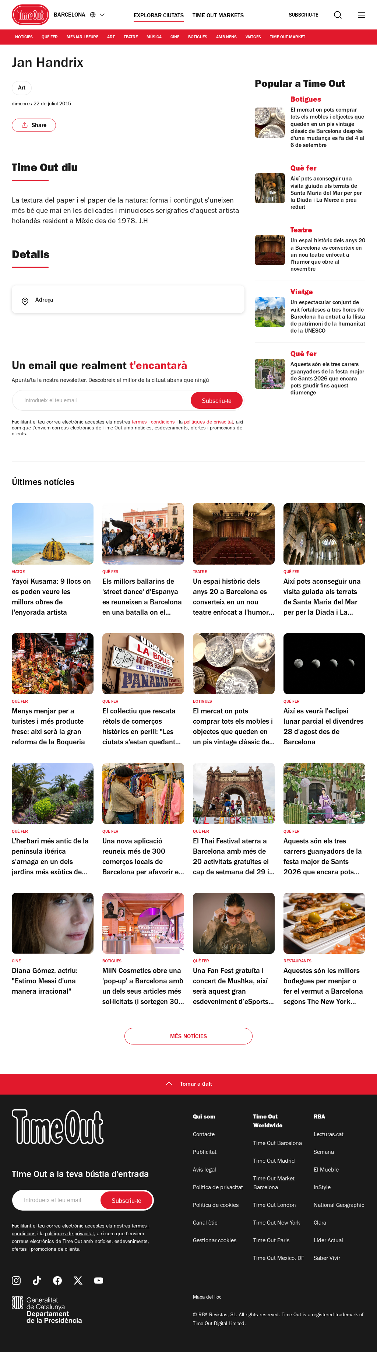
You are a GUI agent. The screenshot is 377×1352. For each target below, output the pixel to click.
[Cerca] (337, 15)
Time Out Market (287, 37)
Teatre (131, 37)
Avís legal (204, 1170)
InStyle (322, 1188)
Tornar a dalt (196, 1085)
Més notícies (188, 1037)
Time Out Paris (271, 1241)
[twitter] (78, 1280)
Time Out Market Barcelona (274, 1183)
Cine (174, 37)
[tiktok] (36, 1280)
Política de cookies (216, 1206)
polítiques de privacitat (208, 422)
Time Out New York (276, 1223)
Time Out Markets (218, 16)
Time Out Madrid (274, 1162)
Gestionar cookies (214, 1241)
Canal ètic (205, 1223)
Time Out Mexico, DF (278, 1259)
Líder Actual (328, 1241)
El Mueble (326, 1170)
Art (111, 37)
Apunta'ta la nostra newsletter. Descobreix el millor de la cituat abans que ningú (110, 381)
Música (154, 37)
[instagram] (16, 1280)
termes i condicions (153, 422)
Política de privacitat (218, 1188)
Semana (324, 1153)
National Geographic (339, 1206)
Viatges (253, 37)
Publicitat (204, 1153)
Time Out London (274, 1206)
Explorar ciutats (159, 16)
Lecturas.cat (328, 1135)
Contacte (204, 1135)
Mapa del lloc (207, 1297)
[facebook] (57, 1280)
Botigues (197, 37)
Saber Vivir (327, 1259)
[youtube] (98, 1280)
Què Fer (50, 37)
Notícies (24, 37)
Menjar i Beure (82, 37)
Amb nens (226, 37)
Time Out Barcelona (277, 1144)
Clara (320, 1223)
